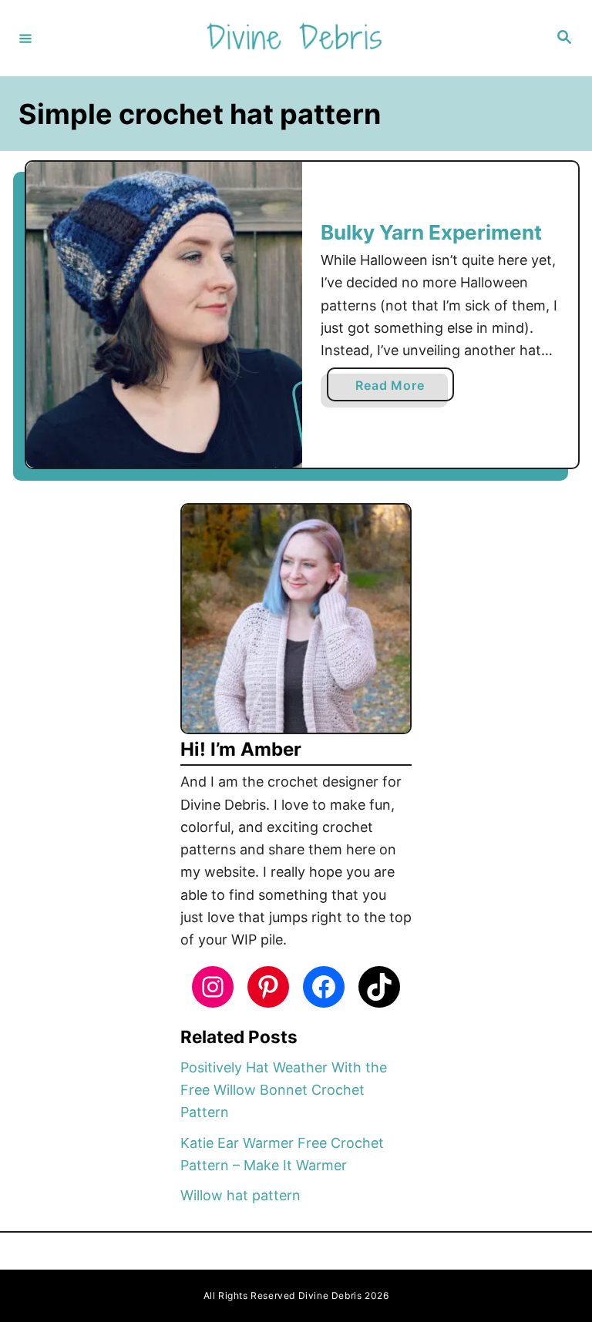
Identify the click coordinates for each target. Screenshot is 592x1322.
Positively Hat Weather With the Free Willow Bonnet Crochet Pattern (283, 1090)
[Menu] (25, 37)
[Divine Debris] (293, 38)
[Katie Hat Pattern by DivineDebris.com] (164, 315)
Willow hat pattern (240, 1195)
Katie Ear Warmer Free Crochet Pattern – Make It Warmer (282, 1154)
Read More (395, 389)
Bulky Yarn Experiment (431, 232)
